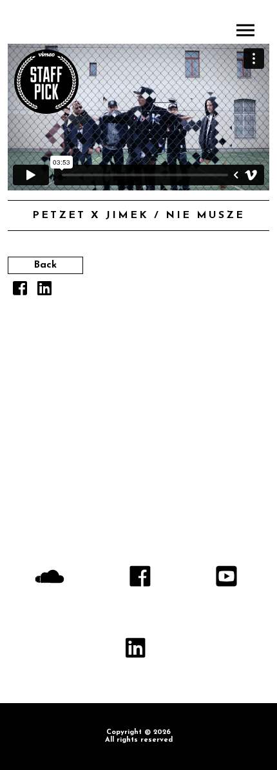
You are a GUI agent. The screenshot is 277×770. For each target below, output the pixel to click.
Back (45, 265)
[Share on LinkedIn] (44, 292)
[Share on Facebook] (20, 292)
